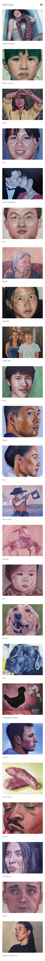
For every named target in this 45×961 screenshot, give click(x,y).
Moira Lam (7, 4)
